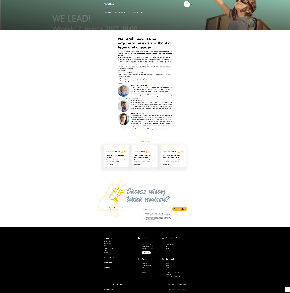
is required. (164, 129)
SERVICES (144, 272)
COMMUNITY (169, 270)
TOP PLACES (145, 263)
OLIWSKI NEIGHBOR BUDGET (173, 272)
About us (108, 238)
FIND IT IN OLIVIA (170, 244)
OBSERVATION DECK (147, 265)
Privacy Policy (182, 284)
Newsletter (108, 262)
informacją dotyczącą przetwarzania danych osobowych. (162, 220)
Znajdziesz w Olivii (133, 12)
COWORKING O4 (146, 244)
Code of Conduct (109, 248)
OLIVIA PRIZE (169, 274)
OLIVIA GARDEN (146, 267)
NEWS (167, 265)
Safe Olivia (107, 250)
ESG (105, 246)
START (167, 263)
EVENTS (167, 251)
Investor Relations (110, 258)
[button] (187, 4)
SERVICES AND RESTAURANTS (173, 277)
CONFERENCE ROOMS (147, 246)
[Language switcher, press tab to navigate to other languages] (192, 4)
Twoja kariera (108, 12)
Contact (107, 267)
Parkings (106, 252)
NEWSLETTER (171, 284)
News (167, 249)
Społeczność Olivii (120, 12)
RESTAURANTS (145, 270)
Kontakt (143, 12)
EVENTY (167, 267)
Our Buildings (108, 243)
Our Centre (145, 242)
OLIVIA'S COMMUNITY (171, 242)
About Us (107, 241)
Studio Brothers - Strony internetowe (177, 289)
